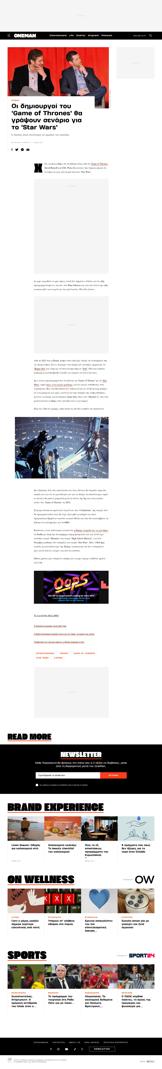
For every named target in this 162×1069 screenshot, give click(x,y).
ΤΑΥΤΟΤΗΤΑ (59, 1042)
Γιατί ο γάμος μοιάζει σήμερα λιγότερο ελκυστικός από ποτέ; (26, 924)
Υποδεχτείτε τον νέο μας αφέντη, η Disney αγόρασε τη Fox (59, 642)
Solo (85, 368)
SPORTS (27, 956)
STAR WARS (42, 658)
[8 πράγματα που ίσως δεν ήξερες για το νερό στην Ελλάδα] (136, 828)
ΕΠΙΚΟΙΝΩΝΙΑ (41, 1042)
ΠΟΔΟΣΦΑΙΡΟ (19, 993)
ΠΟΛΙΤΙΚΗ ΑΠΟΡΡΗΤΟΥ (116, 1042)
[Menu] (9, 35)
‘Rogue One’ (40, 368)
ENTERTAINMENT (45, 653)
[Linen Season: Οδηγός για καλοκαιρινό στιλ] (26, 828)
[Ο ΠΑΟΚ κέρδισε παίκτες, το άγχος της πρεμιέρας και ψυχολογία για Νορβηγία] (136, 976)
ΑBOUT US (74, 1042)
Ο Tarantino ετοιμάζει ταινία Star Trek (50, 626)
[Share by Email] (28, 149)
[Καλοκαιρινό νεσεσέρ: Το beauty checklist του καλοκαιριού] (62, 828)
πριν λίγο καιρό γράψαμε (59, 384)
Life (71, 35)
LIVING (15, 917)
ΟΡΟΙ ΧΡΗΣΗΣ (91, 1042)
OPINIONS (127, 993)
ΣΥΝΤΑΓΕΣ (127, 917)
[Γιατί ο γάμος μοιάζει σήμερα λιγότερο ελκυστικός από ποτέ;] (26, 901)
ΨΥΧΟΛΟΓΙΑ (54, 917)
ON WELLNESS (41, 880)
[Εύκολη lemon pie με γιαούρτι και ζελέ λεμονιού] (136, 901)
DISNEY (16, 100)
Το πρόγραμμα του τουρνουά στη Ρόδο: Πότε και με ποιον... (61, 999)
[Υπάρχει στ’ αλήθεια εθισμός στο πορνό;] (62, 901)
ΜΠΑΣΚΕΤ (53, 993)
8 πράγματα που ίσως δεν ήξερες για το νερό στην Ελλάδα (136, 848)
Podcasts (107, 35)
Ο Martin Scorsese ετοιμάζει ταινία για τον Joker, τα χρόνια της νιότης (64, 634)
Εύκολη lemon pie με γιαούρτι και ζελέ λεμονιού (135, 924)
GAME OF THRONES (84, 653)
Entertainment (58, 35)
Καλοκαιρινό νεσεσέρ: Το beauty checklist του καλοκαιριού (62, 848)
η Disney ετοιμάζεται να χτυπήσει (91, 530)
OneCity (81, 35)
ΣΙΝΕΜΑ (58, 658)
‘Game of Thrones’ (99, 163)
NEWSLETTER (102, 1049)
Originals (93, 35)
